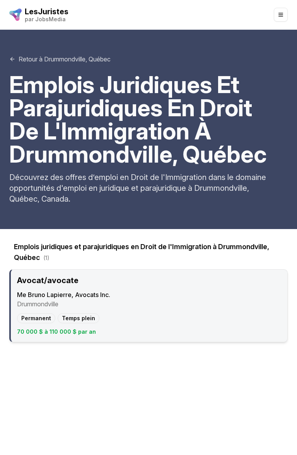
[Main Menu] (281, 15)
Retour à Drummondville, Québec (65, 59)
